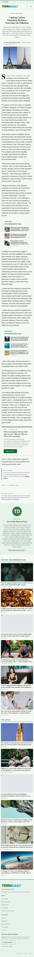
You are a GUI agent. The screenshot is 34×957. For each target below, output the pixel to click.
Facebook (11, 485)
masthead (16, 499)
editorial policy (17, 547)
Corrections (5, 927)
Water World (5, 905)
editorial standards (6, 499)
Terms (25, 953)
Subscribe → (8, 942)
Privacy (19, 953)
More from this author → (17, 550)
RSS (11, 946)
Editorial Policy (6, 924)
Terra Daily (5, 899)
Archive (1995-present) (8, 911)
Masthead (4, 921)
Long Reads (5, 908)
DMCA (30, 953)
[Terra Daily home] (10, 6)
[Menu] (30, 6)
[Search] (26, 6)
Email (16, 485)
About (3, 918)
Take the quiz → (10, 451)
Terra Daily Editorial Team (12, 42)
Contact (4, 930)
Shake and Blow (6, 902)
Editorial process (26, 42)
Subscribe (5, 1)
